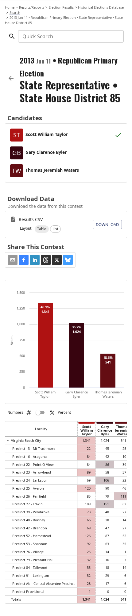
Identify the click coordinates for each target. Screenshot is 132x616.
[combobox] (70, 36)
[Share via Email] (12, 260)
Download (107, 224)
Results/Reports (31, 7)
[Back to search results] (11, 78)
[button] (42, 229)
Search (15, 12)
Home (9, 7)
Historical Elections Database (101, 7)
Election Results (61, 7)
